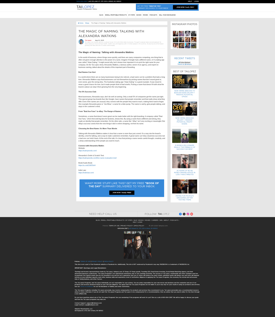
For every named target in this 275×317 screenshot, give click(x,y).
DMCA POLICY (139, 226)
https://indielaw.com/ (86, 173)
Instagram (188, 214)
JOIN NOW (185, 7)
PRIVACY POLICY (127, 226)
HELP (135, 222)
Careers (155, 220)
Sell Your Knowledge (167, 15)
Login (196, 1)
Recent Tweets (184, 58)
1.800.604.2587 (81, 1)
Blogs (87, 23)
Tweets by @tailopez (184, 64)
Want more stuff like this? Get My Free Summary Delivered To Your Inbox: (122, 185)
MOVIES (145, 15)
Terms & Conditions (86, 286)
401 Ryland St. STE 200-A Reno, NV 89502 (143, 228)
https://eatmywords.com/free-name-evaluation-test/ (97, 158)
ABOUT (166, 220)
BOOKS (139, 15)
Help (190, 1)
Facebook (180, 214)
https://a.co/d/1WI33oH (87, 165)
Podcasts (153, 15)
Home (81, 23)
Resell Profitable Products (116, 15)
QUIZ (135, 220)
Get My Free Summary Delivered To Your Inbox (152, 7)
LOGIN (140, 222)
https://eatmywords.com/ (87, 151)
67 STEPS (131, 15)
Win (161, 220)
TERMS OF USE (114, 226)
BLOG (101, 15)
